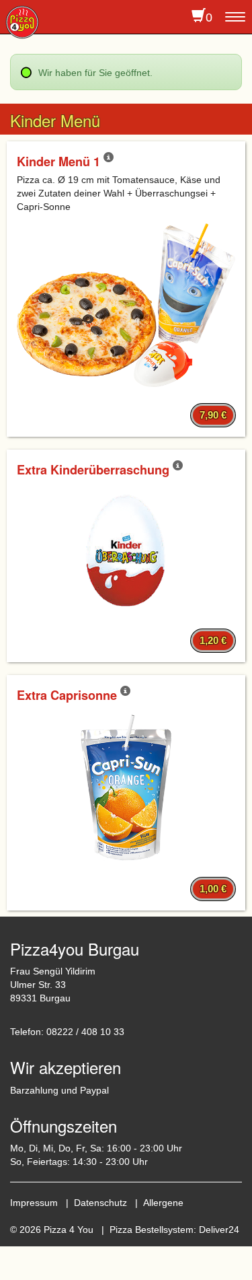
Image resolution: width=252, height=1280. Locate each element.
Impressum (34, 1202)
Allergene (163, 1202)
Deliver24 (219, 1229)
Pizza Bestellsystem (152, 1229)
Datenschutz (100, 1202)
